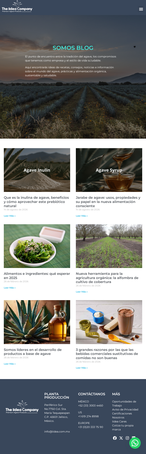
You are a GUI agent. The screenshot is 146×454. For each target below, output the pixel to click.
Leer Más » (10, 215)
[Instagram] (127, 438)
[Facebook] (114, 438)
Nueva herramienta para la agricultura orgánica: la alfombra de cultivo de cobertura (107, 278)
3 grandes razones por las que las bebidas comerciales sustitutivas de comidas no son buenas (107, 354)
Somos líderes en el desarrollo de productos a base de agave (33, 352)
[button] (141, 9)
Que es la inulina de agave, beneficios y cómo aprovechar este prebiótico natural (36, 202)
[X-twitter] (121, 438)
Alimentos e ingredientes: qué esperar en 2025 (37, 276)
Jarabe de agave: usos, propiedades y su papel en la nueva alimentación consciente (108, 202)
